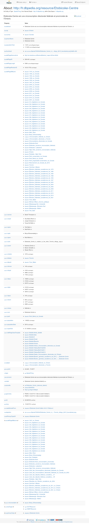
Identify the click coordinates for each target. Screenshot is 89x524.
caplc (7, 233)
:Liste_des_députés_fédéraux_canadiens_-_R (39, 475)
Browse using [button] (22, 2)
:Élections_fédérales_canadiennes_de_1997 (39, 180)
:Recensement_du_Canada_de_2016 (37, 163)
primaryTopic (10, 513)
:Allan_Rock (30, 132)
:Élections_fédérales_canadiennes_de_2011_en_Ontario (42, 485)
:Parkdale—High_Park (33, 154)
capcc (7, 227)
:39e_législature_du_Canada (35, 119)
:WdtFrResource (30, 509)
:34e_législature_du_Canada (35, 108)
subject (7, 363)
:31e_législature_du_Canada (35, 102)
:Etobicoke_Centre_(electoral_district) (36, 385)
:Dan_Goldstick (31, 457)
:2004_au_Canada (32, 87)
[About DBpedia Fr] (8, 2)
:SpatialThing (29, 373)
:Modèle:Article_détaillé (33, 332)
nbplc (7, 287)
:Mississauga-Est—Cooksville (35, 204)
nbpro (7, 295)
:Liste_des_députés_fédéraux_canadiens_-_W (40, 477)
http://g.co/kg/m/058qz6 (31, 390)
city (6, 30)
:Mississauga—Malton (33, 208)
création (8, 254)
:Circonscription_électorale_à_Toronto (37, 139)
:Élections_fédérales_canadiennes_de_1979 (39, 169)
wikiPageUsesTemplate (12, 332)
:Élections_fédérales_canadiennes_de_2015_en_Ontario (42, 488)
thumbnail (8, 51)
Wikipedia (33, 522)
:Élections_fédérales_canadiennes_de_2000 (39, 182)
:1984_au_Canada (32, 76)
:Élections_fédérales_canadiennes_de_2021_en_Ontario (42, 490)
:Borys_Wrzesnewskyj (33, 134)
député (7, 262)
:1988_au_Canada (32, 78)
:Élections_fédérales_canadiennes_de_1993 (39, 178)
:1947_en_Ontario (32, 420)
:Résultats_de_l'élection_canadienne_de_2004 (40, 481)
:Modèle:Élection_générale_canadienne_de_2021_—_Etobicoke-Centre (47, 359)
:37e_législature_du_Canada (35, 115)
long (6, 404)
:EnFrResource (30, 507)
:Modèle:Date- (31, 335)
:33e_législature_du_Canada (35, 106)
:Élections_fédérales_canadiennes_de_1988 (39, 176)
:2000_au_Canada (32, 84)
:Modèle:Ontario (31, 343)
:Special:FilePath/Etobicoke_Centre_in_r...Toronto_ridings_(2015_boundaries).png (50, 412)
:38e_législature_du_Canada (35, 117)
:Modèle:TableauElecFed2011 (35, 350)
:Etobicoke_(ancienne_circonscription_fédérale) (40, 145)
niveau (7, 308)
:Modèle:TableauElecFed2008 (35, 348)
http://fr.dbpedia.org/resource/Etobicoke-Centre (45, 8)
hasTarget (9, 507)
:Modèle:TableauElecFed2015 (35, 352)
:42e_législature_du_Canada (35, 126)
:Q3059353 (29, 387)
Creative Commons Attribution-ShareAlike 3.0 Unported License (59, 522)
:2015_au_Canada (32, 95)
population (8, 320)
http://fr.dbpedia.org (38, 11)
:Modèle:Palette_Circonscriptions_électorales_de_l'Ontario (43, 354)
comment (7, 377)
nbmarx (8, 266)
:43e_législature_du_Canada (35, 128)
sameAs (7, 385)
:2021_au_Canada (32, 100)
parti (7, 316)
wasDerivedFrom (10, 408)
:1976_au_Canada (32, 71)
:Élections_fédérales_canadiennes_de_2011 (39, 191)
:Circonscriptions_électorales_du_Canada (38, 141)
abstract (7, 26)
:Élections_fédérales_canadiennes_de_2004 (39, 184)
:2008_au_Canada (32, 91)
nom (7, 312)
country (7, 34)
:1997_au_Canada (32, 82)
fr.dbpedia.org (59, 11)
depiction (7, 412)
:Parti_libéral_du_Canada (34, 158)
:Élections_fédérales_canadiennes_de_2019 (39, 195)
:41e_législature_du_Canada (35, 124)
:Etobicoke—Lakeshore (33, 147)
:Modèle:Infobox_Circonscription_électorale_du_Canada (42, 345)
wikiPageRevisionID (10, 67)
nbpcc (7, 279)
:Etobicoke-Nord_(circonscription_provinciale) (39, 462)
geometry (7, 394)
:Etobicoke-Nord (31, 143)
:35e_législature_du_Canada (35, 111)
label (6, 381)
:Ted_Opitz (30, 210)
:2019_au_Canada (32, 97)
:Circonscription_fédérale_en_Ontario (37, 137)
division (8, 258)
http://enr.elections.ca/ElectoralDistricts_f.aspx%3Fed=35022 (41, 55)
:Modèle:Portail (31, 339)
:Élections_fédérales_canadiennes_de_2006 (39, 186)
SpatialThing (17, 11)
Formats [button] (33, 2)
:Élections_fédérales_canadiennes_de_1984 (39, 173)
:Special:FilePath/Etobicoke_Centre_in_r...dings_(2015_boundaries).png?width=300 (51, 51)
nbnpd (7, 270)
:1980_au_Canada (32, 74)
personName (8, 39)
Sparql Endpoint (80, 2)
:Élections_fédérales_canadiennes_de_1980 (39, 171)
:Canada (29, 34)
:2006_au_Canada (32, 89)
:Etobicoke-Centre (32, 416)
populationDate (10, 324)
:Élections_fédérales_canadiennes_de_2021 (39, 197)
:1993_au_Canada (32, 80)
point (7, 369)
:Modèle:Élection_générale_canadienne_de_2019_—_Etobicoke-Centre (47, 356)
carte (7, 241)
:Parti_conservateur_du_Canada (36, 156)
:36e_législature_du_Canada (35, 113)
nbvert (7, 300)
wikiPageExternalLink (11, 55)
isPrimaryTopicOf (10, 416)
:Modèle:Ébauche (32, 341)
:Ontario (29, 30)
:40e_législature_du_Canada (35, 121)
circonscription (11, 503)
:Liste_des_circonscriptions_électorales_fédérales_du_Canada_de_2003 (47, 472)
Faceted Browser (67, 2)
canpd (7, 219)
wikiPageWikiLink (10, 71)
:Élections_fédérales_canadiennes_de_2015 (39, 193)
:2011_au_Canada (32, 93)
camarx (8, 214)
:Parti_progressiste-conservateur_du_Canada (39, 160)
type (6, 373)
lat (5, 400)
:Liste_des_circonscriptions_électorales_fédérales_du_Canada (44, 470)
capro (7, 237)
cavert (7, 245)
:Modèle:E (30, 337)
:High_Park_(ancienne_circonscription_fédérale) (40, 150)
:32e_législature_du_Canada (35, 104)
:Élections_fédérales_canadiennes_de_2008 (39, 189)
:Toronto (29, 165)
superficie (8, 328)
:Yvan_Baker (30, 200)
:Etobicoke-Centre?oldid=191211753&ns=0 (39, 408)
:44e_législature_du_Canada (35, 130)
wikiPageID (8, 59)
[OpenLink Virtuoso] (30, 519)
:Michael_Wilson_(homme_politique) (37, 202)
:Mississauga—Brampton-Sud (35, 206)
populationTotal (9, 45)
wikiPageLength (9, 63)
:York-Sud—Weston (32, 167)
